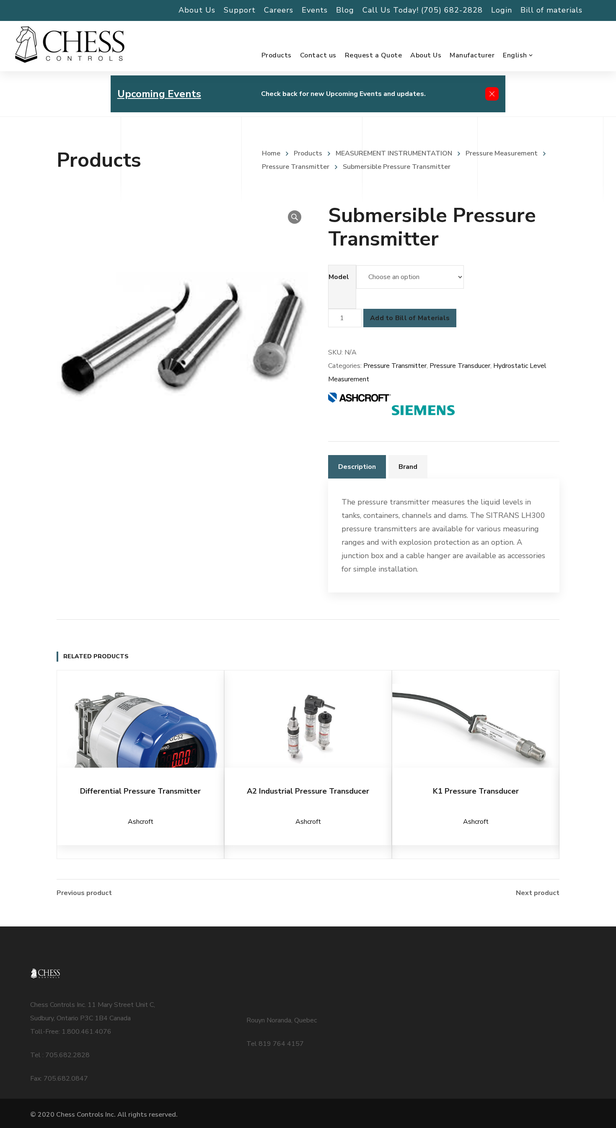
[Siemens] (423, 410)
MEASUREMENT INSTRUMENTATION (394, 153)
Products (308, 153)
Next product (537, 893)
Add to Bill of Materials (410, 318)
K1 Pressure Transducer (476, 791)
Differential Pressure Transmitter (140, 791)
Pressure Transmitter (395, 365)
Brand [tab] (408, 466)
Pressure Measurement (502, 153)
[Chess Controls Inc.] (70, 45)
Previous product (84, 893)
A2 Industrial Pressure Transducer (308, 791)
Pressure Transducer (460, 365)
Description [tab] (357, 466)
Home (271, 153)
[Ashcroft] (359, 410)
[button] (294, 217)
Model (339, 277)
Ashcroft (140, 821)
